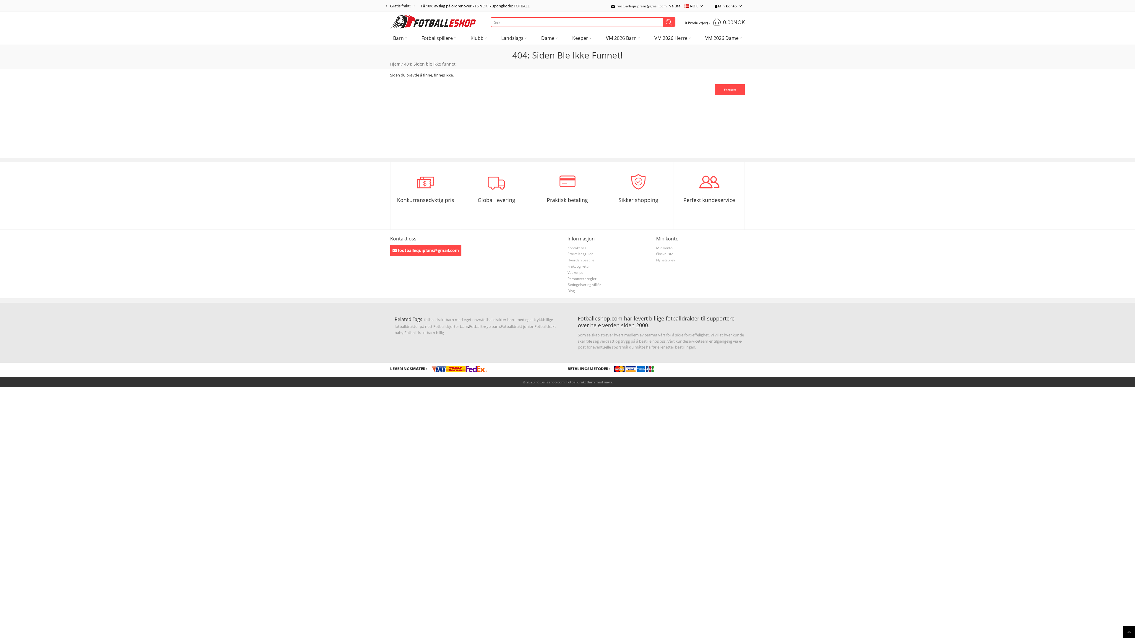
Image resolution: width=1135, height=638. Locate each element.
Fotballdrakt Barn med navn (589, 382)
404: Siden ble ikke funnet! (430, 64)
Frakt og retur (579, 266)
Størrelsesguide (581, 253)
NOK (694, 6)
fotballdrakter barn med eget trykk (512, 319)
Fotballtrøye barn (484, 326)
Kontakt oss (577, 247)
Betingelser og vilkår (584, 284)
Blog (571, 290)
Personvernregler (582, 278)
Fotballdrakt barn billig (424, 332)
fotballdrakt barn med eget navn (452, 319)
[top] (1129, 632)
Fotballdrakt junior (517, 326)
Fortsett (730, 89)
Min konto (727, 6)
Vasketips (575, 272)
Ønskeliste (664, 253)
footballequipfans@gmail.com (641, 6)
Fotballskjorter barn (450, 326)
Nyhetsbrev (665, 260)
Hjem (395, 64)
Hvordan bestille (581, 260)
